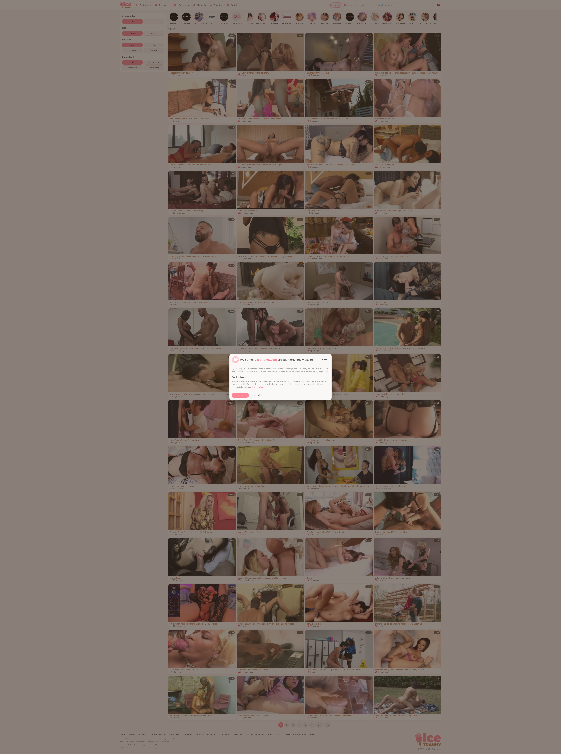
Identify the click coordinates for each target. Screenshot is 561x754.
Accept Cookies (240, 395)
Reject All (256, 395)
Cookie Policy (257, 387)
